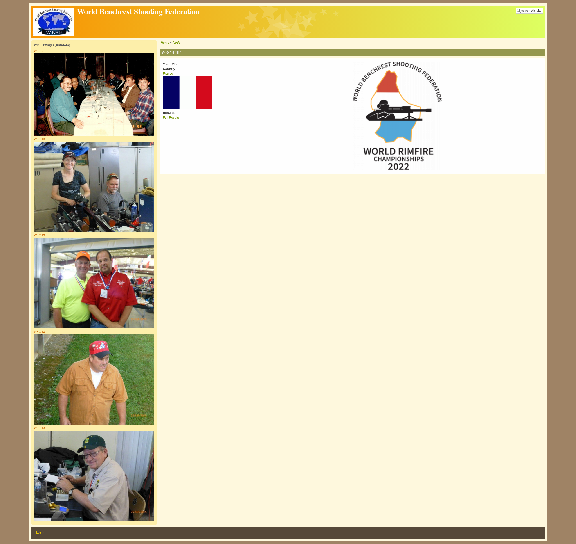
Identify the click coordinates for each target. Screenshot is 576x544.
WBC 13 (39, 139)
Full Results (171, 117)
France (168, 73)
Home (165, 42)
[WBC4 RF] (397, 169)
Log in (40, 532)
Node (176, 42)
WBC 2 (38, 51)
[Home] (53, 34)
